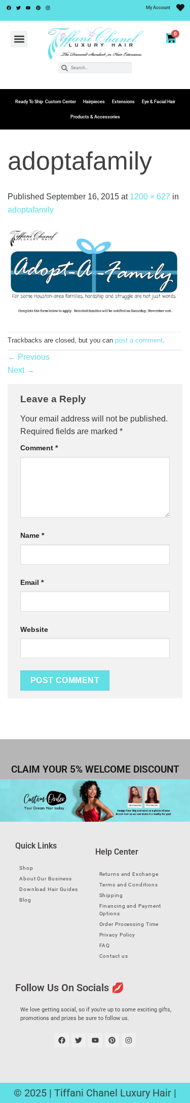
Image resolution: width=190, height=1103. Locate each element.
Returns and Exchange (129, 874)
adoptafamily (31, 209)
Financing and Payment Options (130, 909)
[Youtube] (28, 7)
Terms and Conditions (128, 884)
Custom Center (60, 101)
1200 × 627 (150, 196)
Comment (39, 448)
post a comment (139, 340)
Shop (26, 868)
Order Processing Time (129, 924)
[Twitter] (18, 7)
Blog (25, 900)
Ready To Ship (29, 101)
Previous (29, 357)
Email (32, 582)
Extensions (123, 101)
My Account (158, 7)
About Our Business (45, 878)
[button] (19, 39)
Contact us (113, 956)
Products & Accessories (95, 116)
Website (34, 629)
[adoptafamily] (95, 273)
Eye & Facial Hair (158, 101)
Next (21, 370)
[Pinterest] (38, 7)
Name (32, 535)
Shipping (111, 895)
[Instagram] (48, 7)
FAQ (104, 945)
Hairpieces (94, 101)
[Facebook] (8, 7)
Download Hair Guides (48, 889)
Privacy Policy (117, 935)
